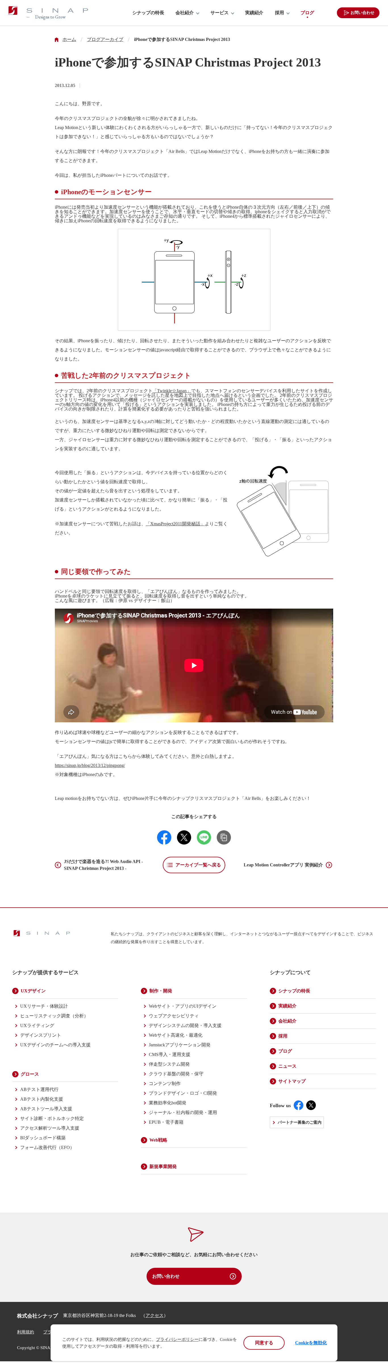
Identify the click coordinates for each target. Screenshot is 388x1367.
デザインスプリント (40, 1035)
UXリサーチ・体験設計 (44, 1006)
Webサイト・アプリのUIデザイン (182, 1006)
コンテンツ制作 (165, 1083)
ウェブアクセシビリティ (174, 1015)
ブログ (307, 13)
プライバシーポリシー (177, 1339)
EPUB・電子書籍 (166, 1122)
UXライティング (37, 1025)
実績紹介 (254, 13)
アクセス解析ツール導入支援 (49, 1128)
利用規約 (25, 1332)
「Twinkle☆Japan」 (172, 390)
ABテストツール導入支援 (46, 1108)
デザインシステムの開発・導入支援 (185, 1025)
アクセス (154, 1315)
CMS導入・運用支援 (169, 1054)
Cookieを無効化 (311, 1342)
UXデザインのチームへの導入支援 (55, 1044)
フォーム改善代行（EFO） (47, 1147)
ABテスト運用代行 (39, 1089)
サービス (219, 13)
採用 (279, 13)
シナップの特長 (148, 13)
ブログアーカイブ (105, 39)
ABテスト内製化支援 (41, 1099)
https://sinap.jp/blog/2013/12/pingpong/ (90, 765)
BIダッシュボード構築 (43, 1137)
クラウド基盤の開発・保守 (176, 1073)
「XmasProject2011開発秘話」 (175, 523)
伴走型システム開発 (169, 1064)
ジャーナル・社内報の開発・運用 (183, 1112)
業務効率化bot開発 (167, 1102)
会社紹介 (185, 13)
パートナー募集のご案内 (300, 1122)
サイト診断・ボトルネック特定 (52, 1118)
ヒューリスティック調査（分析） (54, 1015)
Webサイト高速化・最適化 (176, 1035)
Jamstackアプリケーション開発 (179, 1044)
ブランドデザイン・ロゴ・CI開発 (183, 1093)
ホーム (69, 39)
